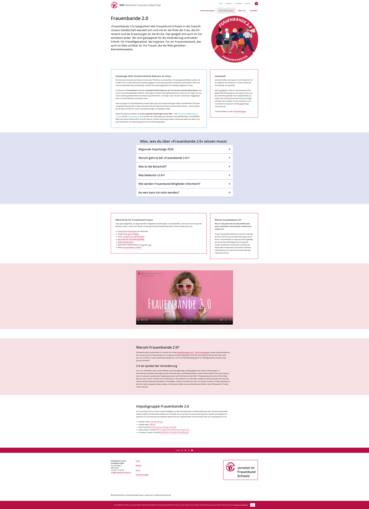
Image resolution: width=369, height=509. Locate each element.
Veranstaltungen (239, 111)
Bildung (152, 424)
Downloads (238, 3)
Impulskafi (222, 90)
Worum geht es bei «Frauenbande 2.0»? (163, 158)
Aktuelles (228, 3)
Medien (138, 465)
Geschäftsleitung (156, 422)
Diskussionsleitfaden (125, 242)
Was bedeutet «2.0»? (151, 175)
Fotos (138, 461)
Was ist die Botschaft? (152, 166)
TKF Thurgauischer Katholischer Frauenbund (172, 430)
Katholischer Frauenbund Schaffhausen (174, 432)
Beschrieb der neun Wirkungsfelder (131, 239)
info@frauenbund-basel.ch (121, 472)
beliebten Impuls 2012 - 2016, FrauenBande (193, 352)
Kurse (138, 470)
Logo (129, 234)
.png (149, 245)
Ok (252, 505)
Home (221, 3)
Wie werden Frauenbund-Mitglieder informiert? (169, 184)
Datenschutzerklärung (162, 495)
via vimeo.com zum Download (133, 237)
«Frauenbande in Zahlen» (132, 247)
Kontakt (247, 3)
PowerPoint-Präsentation (127, 231)
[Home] (136, 2)
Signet (136, 234)
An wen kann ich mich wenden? (158, 192)
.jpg (142, 245)
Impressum (149, 495)
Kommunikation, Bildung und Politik (163, 427)
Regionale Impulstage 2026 (156, 149)
